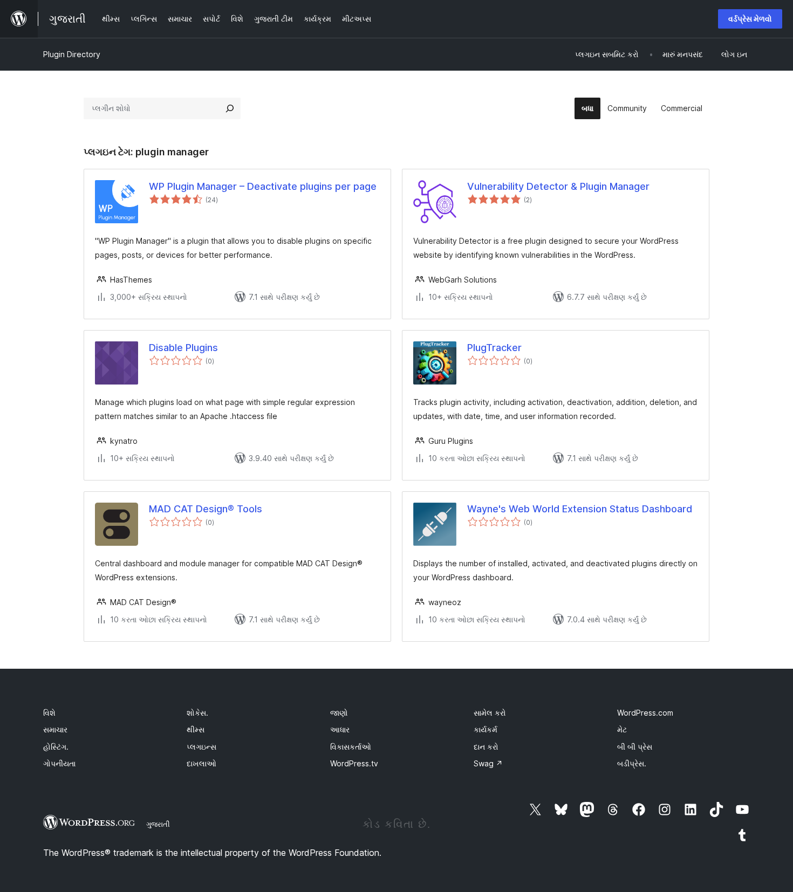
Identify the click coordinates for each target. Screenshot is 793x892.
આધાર (340, 729)
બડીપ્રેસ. (631, 763)
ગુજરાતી (158, 824)
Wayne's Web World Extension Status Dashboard (579, 508)
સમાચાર (55, 729)
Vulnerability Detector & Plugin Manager (558, 186)
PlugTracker (494, 347)
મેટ (622, 729)
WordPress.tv (354, 763)
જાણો (339, 712)
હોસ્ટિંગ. (56, 746)
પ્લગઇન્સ (201, 746)
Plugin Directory (71, 54)
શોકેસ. (197, 712)
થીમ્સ (195, 729)
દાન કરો (486, 746)
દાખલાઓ (201, 763)
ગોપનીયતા (59, 763)
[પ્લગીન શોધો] (230, 108)
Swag (488, 763)
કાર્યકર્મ (485, 729)
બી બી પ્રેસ (634, 746)
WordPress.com (645, 712)
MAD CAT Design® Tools (205, 508)
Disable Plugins (183, 347)
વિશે (49, 712)
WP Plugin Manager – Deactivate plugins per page (263, 186)
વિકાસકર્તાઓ (350, 746)
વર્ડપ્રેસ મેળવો (750, 18)
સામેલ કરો (490, 712)
